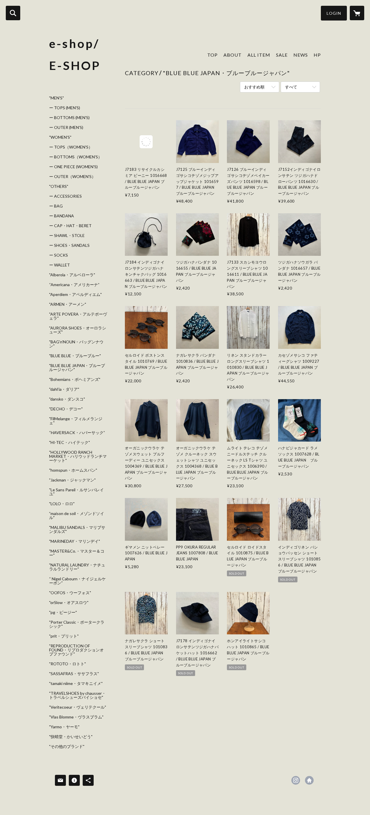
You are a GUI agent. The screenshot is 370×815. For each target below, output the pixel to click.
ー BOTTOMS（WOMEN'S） (75, 157)
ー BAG (56, 206)
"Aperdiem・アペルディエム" (75, 294)
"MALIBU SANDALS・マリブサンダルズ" (77, 529)
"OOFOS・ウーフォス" (70, 593)
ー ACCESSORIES (65, 196)
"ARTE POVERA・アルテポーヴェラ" (78, 316)
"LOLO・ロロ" (62, 504)
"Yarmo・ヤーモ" (64, 727)
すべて (291, 86)
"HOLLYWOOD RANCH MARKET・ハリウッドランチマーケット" (78, 456)
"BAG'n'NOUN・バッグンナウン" (76, 344)
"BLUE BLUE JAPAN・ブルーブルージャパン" (77, 368)
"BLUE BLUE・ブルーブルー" (75, 356)
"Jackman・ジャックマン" (72, 480)
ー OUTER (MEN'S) (66, 127)
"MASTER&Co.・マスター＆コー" (76, 553)
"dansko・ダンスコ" (67, 399)
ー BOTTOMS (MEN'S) (69, 118)
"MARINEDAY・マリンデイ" (74, 541)
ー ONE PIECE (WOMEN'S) (73, 167)
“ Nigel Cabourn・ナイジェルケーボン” (77, 581)
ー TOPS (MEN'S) (64, 108)
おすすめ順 (254, 86)
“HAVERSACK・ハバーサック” (77, 433)
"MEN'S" (56, 98)
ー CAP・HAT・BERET (70, 226)
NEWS (300, 55)
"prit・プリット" (64, 636)
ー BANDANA (61, 216)
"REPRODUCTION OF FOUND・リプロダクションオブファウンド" (76, 650)
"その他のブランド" (66, 746)
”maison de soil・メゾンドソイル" (76, 516)
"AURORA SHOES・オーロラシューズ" (77, 330)
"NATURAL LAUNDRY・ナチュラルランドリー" (77, 567)
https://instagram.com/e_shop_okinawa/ (295, 780)
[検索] (13, 13)
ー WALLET (59, 265)
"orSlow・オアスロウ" (68, 603)
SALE (282, 55)
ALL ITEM (258, 55)
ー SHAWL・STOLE (67, 236)
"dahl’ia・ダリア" (64, 389)
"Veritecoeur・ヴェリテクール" (77, 707)
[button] (334, 13)
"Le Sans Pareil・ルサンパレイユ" (76, 492)
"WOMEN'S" (60, 137)
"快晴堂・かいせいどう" (70, 737)
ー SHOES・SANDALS (69, 245)
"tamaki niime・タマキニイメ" (76, 683)
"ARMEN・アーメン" (67, 304)
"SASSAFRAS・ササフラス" (74, 674)
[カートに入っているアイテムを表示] (357, 13)
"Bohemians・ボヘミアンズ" (74, 379)
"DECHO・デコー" (66, 409)
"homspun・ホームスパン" (73, 470)
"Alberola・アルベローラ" (72, 275)
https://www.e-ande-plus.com (309, 780)
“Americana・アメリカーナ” (74, 285)
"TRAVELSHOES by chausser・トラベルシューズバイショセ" (77, 695)
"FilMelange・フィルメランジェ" (75, 421)
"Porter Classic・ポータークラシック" (76, 624)
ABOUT (232, 55)
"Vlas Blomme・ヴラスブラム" (76, 717)
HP (317, 55)
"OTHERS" (58, 186)
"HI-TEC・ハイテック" (69, 442)
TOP (212, 55)
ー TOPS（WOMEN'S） (70, 147)
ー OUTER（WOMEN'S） (72, 177)
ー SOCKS (58, 255)
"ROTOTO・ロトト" (67, 664)
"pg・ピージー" (63, 612)
